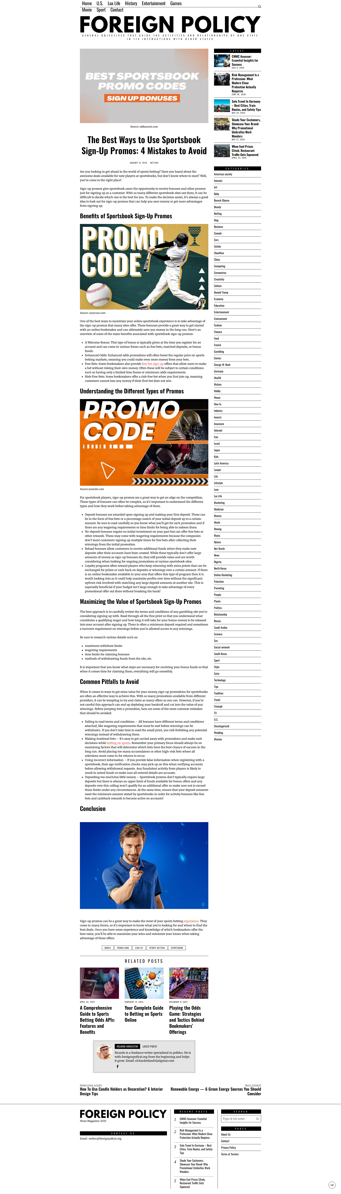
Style (216, 667)
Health (217, 378)
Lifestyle (218, 483)
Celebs (217, 246)
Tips (216, 686)
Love (216, 489)
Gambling (219, 351)
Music (217, 535)
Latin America (221, 463)
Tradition (218, 693)
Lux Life (218, 496)
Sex (216, 640)
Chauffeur (219, 253)
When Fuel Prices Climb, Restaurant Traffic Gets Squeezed (245, 150)
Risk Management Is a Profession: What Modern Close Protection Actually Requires (245, 83)
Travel (217, 700)
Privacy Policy (228, 1147)
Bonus (108, 947)
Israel (217, 443)
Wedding (218, 732)
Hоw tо (217, 404)
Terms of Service (230, 1154)
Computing (219, 266)
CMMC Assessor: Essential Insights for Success (245, 60)
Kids (216, 456)
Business (218, 226)
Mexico (217, 516)
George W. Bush (222, 364)
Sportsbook (177, 947)
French (217, 345)
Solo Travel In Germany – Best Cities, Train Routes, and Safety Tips (246, 105)
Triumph (218, 706)
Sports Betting (157, 947)
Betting (154, 162)
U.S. (216, 719)
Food (216, 338)
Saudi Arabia (220, 627)
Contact (225, 1141)
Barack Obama (221, 200)
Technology (220, 680)
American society (223, 174)
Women (218, 739)
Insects (217, 417)
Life (216, 476)
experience (191, 921)
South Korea (220, 654)
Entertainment (221, 312)
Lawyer (217, 470)
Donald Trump (221, 292)
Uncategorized (221, 726)
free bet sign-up (153, 363)
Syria (216, 673)
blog (216, 220)
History (217, 384)
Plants (217, 601)
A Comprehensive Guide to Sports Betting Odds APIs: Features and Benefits (97, 1020)
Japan (217, 450)
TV (215, 713)
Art (215, 187)
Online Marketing (223, 575)
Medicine (219, 509)
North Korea (220, 568)
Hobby (217, 391)
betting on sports (118, 743)
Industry (218, 410)
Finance (218, 332)
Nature (217, 542)
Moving (217, 529)
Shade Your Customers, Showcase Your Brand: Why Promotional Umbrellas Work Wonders (246, 128)
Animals (218, 180)
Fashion (218, 325)
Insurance (219, 424)
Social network (222, 647)
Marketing (219, 502)
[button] (257, 1118)
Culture (218, 286)
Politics (218, 608)
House (217, 397)
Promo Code (123, 947)
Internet (218, 430)
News (216, 555)
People (217, 594)
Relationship (220, 614)
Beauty (217, 207)
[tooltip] (117, 1066)
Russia (217, 621)
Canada (218, 233)
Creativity (219, 279)
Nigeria (217, 562)
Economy (218, 299)
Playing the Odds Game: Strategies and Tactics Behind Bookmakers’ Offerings (186, 1020)
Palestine (219, 581)
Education (219, 305)
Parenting (219, 588)
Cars (216, 240)
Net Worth (219, 548)
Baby (216, 194)
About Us (226, 1134)
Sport (217, 660)
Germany (218, 371)
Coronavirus (220, 272)
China (217, 259)
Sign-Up (139, 947)
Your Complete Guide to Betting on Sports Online (144, 1014)
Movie (217, 522)
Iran (216, 437)
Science (218, 634)
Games (217, 358)
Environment (220, 318)
